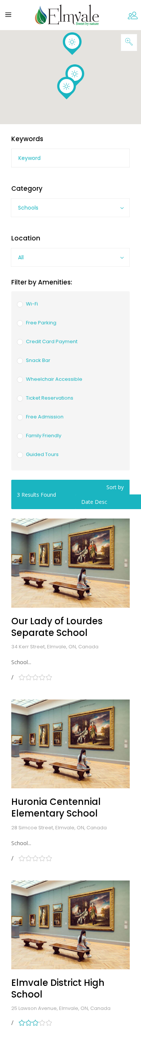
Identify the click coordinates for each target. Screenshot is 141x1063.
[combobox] (70, 207)
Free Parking (41, 322)
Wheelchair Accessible (54, 379)
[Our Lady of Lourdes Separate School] (70, 563)
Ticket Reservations (49, 397)
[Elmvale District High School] (70, 925)
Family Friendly (43, 435)
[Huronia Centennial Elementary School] (70, 744)
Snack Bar (38, 360)
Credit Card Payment (51, 341)
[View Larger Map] (129, 42)
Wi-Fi (32, 303)
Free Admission (45, 416)
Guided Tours (42, 454)
